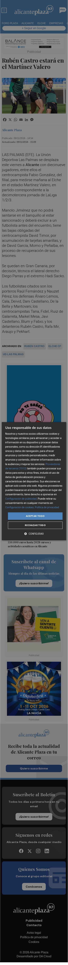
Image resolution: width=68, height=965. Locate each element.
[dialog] (34, 481)
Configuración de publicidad (21, 498)
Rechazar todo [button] (35, 525)
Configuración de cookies (19, 507)
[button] (34, 534)
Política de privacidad (47, 507)
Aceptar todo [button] (35, 516)
